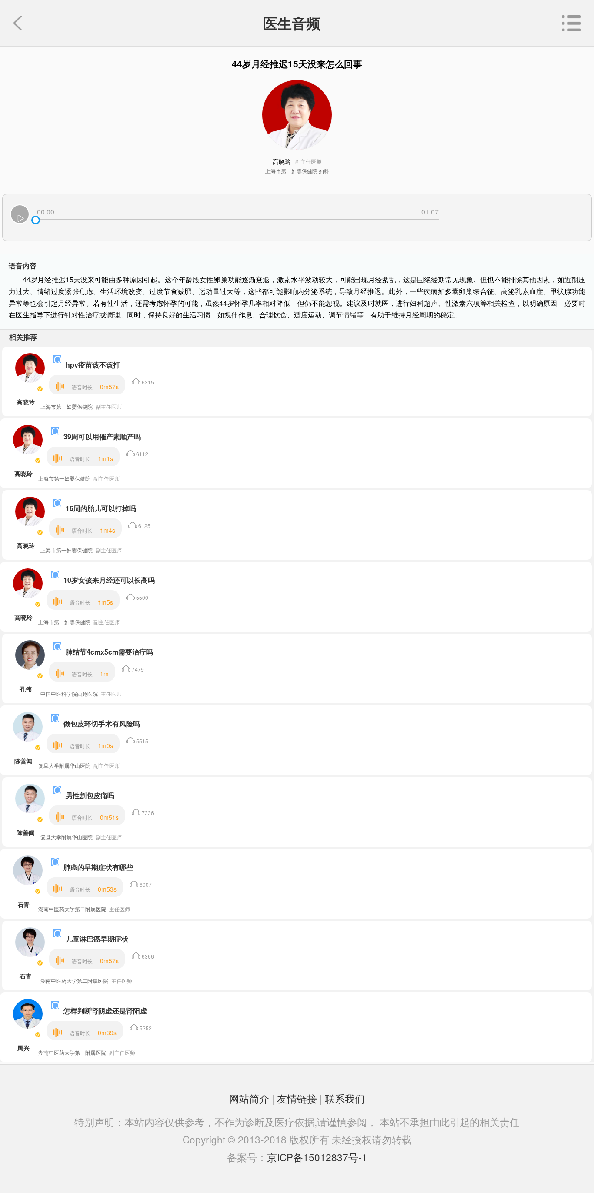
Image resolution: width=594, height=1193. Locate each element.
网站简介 (249, 1098)
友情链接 (297, 1098)
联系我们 (345, 1098)
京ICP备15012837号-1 (317, 1157)
